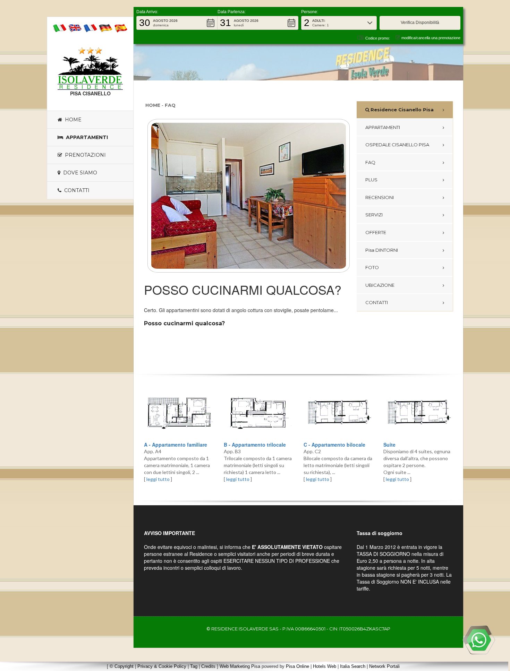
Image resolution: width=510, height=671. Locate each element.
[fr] (90, 27)
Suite (389, 444)
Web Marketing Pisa (240, 666)
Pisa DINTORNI (381, 250)
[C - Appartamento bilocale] (338, 413)
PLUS (371, 179)
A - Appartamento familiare (175, 444)
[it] (60, 27)
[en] (75, 27)
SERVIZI (374, 214)
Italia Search (352, 666)
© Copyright (122, 666)
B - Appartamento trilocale (255, 444)
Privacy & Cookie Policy (161, 666)
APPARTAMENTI (382, 127)
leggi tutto (158, 479)
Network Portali (384, 666)
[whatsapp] (478, 639)
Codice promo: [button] (377, 38)
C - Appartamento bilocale (334, 444)
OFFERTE (375, 232)
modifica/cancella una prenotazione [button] (430, 38)
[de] (105, 27)
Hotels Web (324, 666)
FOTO (372, 267)
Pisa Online (297, 666)
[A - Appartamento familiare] (178, 413)
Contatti (75, 190)
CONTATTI (376, 302)
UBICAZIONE (379, 285)
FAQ (170, 105)
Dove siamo (78, 173)
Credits (208, 666)
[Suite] (418, 413)
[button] (177, 23)
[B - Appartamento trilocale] (258, 413)
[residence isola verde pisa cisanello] (90, 72)
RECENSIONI (379, 197)
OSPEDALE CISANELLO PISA (397, 144)
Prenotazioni (84, 155)
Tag (193, 666)
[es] (121, 27)
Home (72, 120)
